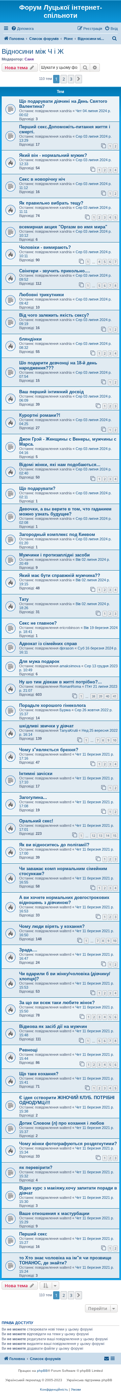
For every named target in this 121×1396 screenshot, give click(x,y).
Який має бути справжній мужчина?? (59, 575)
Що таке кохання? (38, 1073)
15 (114, 836)
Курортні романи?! (39, 415)
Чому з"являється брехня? (48, 749)
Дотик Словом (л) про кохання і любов (61, 1123)
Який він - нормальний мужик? (53, 155)
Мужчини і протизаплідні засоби (54, 554)
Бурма (65, 710)
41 (114, 696)
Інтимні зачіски (35, 773)
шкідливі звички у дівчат (46, 725)
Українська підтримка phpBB (89, 1380)
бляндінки (30, 339)
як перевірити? (35, 1167)
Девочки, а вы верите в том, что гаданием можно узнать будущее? (65, 511)
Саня (29, 59)
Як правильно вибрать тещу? (51, 203)
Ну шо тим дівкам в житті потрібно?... (60, 681)
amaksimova (69, 666)
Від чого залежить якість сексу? (54, 315)
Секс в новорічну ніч (42, 179)
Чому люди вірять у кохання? (52, 926)
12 (93, 836)
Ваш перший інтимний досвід (51, 391)
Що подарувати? (37, 488)
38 (93, 696)
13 (100, 836)
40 (107, 696)
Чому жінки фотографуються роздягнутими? (68, 1143)
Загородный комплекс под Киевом (57, 534)
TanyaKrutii (68, 730)
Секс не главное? (38, 623)
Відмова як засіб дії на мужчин (53, 1026)
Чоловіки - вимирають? (45, 247)
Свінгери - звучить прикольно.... (54, 270)
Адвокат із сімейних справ (48, 643)
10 (114, 740)
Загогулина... (33, 797)
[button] (78, 79)
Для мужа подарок (39, 661)
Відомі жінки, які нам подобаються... (59, 464)
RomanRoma (70, 686)
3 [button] (71, 79)
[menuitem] (22, 29)
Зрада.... (28, 949)
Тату (24, 599)
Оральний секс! (36, 820)
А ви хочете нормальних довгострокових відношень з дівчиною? (64, 900)
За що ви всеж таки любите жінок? (57, 1002)
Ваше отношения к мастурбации (54, 1213)
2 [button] (64, 79)
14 (107, 836)
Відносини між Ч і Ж (33, 51)
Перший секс (33, 1233)
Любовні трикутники (41, 294)
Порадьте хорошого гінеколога (52, 705)
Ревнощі (28, 1049)
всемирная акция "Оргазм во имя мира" (63, 226)
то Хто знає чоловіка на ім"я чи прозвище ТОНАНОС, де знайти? (65, 1260)
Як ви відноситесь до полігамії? (54, 844)
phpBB (42, 1370)
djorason (66, 648)
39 (100, 696)
